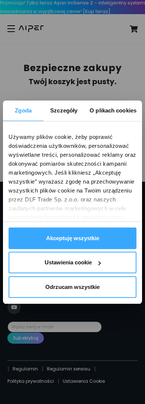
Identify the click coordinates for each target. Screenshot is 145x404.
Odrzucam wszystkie (72, 287)
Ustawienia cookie (68, 262)
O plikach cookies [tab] (113, 110)
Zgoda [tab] (23, 110)
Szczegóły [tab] (63, 110)
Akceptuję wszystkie (72, 238)
